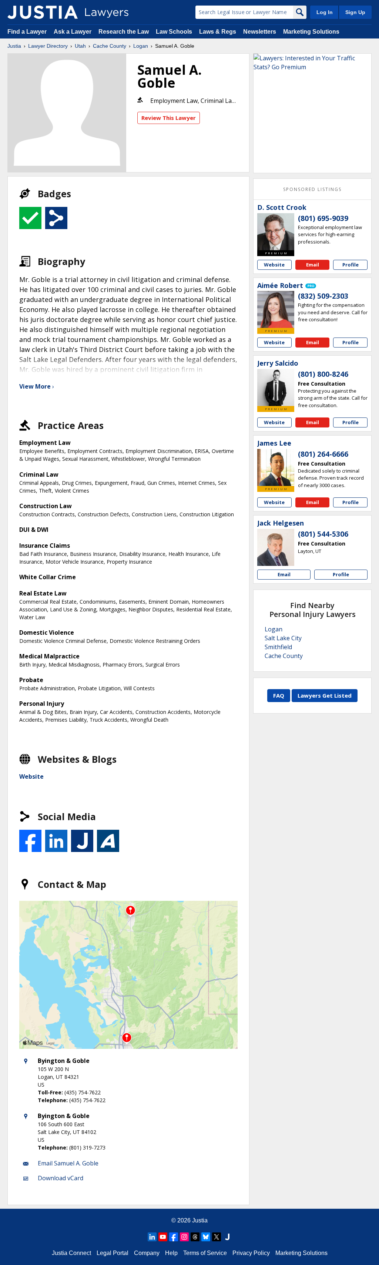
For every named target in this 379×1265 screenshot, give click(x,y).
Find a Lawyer (27, 31)
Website (31, 776)
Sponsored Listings (312, 189)
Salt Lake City (283, 638)
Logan (140, 46)
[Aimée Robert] (275, 309)
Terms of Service (205, 1253)
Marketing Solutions (311, 31)
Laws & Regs (217, 31)
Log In (324, 12)
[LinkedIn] (152, 1236)
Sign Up (355, 12)
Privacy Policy (251, 1253)
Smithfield (278, 647)
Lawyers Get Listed (325, 695)
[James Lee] (275, 467)
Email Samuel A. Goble (68, 1163)
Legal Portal (112, 1253)
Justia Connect (71, 1253)
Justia (14, 46)
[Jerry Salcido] (275, 387)
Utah (80, 46)
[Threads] (195, 1236)
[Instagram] (184, 1236)
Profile (350, 264)
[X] (216, 1236)
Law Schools (174, 31)
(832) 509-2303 (323, 296)
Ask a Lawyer (73, 31)
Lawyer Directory (48, 46)
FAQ (278, 695)
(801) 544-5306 (323, 534)
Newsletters (259, 31)
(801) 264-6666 (323, 454)
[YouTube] (162, 1236)
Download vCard (60, 1178)
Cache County (109, 46)
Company (147, 1253)
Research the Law (123, 31)
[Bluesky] (205, 1236)
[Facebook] (173, 1236)
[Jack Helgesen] (275, 547)
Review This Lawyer (168, 117)
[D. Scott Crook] (275, 231)
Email (312, 264)
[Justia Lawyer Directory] (42, 12)
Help (171, 1253)
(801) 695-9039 (323, 218)
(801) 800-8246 (323, 374)
